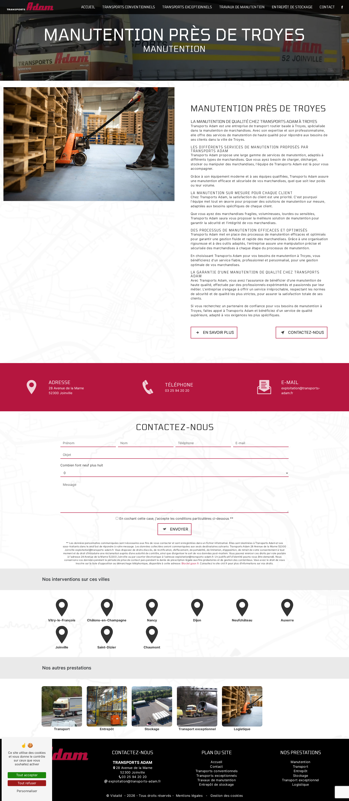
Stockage (300, 776)
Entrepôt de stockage (292, 7)
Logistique (300, 784)
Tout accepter (27, 775)
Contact (327, 7)
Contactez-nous (306, 332)
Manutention (300, 762)
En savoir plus (218, 332)
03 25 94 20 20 (177, 390)
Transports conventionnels (128, 7)
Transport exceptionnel (300, 780)
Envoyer (179, 529)
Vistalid (116, 796)
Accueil (88, 7)
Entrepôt (301, 771)
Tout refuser (27, 783)
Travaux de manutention (242, 7)
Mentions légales (189, 796)
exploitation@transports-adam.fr (300, 390)
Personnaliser (27, 791)
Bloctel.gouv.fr (190, 563)
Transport (300, 766)
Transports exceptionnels (187, 7)
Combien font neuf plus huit (81, 465)
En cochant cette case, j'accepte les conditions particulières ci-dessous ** (176, 518)
